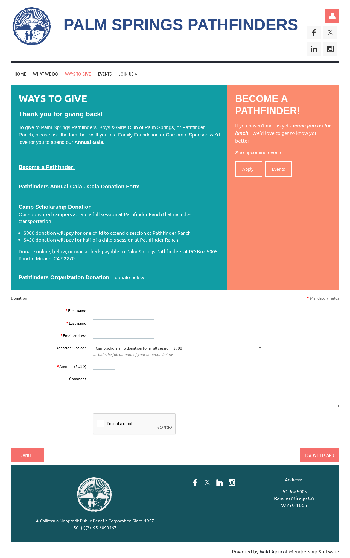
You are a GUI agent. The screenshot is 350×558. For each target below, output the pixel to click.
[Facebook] (314, 32)
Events (278, 169)
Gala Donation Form (113, 187)
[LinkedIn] (314, 49)
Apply (249, 169)
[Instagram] (330, 49)
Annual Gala (88, 142)
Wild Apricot (274, 551)
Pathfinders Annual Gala (50, 187)
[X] (330, 32)
